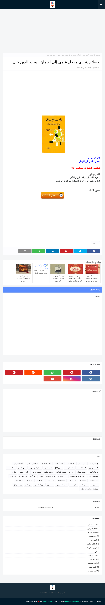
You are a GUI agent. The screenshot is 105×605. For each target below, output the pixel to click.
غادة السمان (62, 476)
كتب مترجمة (73, 480)
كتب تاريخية (23, 476)
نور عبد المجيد (38, 485)
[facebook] (91, 372)
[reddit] (33, 372)
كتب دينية (86, 55)
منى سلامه (73, 485)
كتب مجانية (61, 480)
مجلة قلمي (96, 508)
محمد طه (29, 480)
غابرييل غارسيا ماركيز (77, 476)
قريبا (41, 476)
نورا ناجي (28, 485)
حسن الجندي (22, 468)
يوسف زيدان (18, 485)
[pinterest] (72, 372)
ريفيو (21, 472)
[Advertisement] (52, 31)
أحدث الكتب (70, 463)
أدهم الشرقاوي (18, 463)
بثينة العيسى (69, 468)
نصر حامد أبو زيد (61, 485)
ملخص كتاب (84, 485)
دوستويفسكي (81, 472)
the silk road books (45, 508)
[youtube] (52, 378)
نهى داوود (50, 485)
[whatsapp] (52, 372)
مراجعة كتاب (19, 480)
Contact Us (84, 601)
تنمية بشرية (48, 468)
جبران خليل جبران (35, 468)
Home (99, 601)
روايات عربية (37, 472)
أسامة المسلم (81, 468)
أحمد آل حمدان (58, 463)
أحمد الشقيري (45, 463)
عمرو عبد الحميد (92, 476)
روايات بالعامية (61, 472)
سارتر (14, 472)
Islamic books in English (89, 489)
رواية (27, 472)
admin (96, 68)
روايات (71, 472)
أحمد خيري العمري (32, 463)
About (92, 601)
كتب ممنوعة (51, 480)
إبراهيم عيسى (93, 463)
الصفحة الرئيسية (95, 55)
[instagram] (72, 378)
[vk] (91, 378)
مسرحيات (94, 485)
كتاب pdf (33, 476)
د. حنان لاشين (93, 472)
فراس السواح (50, 476)
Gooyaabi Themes (72, 601)
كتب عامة (83, 480)
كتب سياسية (94, 480)
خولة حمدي (10, 468)
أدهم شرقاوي (93, 468)
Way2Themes (47, 601)
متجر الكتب (39, 480)
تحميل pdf (58, 468)
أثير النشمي (81, 463)
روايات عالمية (48, 472)
